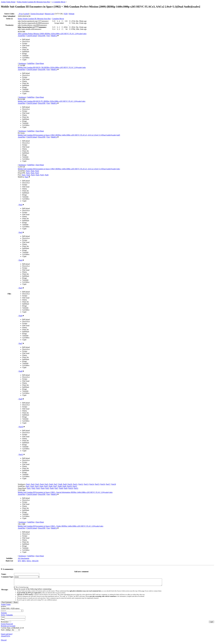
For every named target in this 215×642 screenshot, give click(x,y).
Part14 (91, 484)
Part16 (102, 484)
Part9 (20, 399)
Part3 (37, 171)
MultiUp (54, 36)
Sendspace (22, 63)
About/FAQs (5, 636)
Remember (5, 622)
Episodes (9, 615)
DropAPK (41, 36)
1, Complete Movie (58, 2)
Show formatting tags (22, 587)
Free (48, 36)
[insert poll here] (6, 634)
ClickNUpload (31, 36)
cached (26, 14)
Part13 (86, 484)
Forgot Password (7, 624)
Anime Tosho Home (8, 2)
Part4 (37, 175)
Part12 (80, 484)
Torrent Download (37, 14)
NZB (66, 14)
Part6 (46, 175)
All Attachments (23, 558)
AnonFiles (21, 36)
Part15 (97, 484)
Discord (3, 640)
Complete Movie (58, 19)
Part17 (108, 484)
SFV (19, 561)
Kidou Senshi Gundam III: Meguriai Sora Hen (33, 2)
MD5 (24, 561)
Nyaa (20, 14)
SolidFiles (30, 63)
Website (71, 14)
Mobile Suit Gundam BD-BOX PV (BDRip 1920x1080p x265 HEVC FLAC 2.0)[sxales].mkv (51, 101)
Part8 (20, 371)
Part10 (21, 427)
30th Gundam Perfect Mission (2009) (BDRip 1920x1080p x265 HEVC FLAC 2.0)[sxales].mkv (52, 34)
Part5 (42, 175)
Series (3, 615)
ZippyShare (40, 63)
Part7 (20, 343)
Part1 (28, 171)
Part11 (21, 454)
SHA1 (29, 561)
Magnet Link (49, 14)
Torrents (4, 613)
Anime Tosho (6, 604)
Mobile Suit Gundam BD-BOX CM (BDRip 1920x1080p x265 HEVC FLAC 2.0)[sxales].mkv (52, 67)
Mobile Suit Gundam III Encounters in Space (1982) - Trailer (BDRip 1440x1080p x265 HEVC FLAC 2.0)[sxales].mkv (60, 526)
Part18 (113, 484)
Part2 (32, 171)
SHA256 (35, 561)
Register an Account (8, 626)
